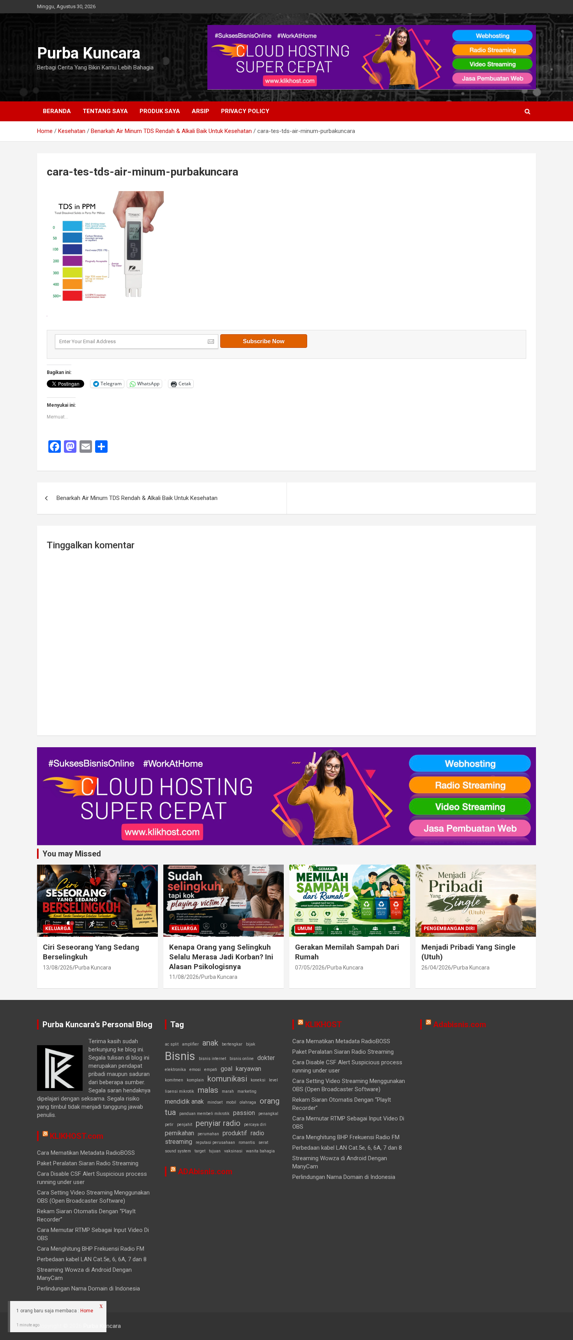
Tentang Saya (105, 111)
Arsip (200, 111)
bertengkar (232, 1044)
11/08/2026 (184, 977)
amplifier (190, 1044)
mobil (231, 1102)
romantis (247, 1142)
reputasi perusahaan (215, 1142)
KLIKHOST (323, 1024)
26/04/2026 (436, 967)
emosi (195, 1069)
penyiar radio (218, 1123)
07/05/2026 (310, 967)
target (200, 1151)
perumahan (208, 1133)
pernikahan (179, 1133)
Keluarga (58, 928)
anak (210, 1043)
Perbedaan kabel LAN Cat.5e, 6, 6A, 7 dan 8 (92, 1259)
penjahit (184, 1124)
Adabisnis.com (459, 1024)
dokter (266, 1058)
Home (86, 1310)
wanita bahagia (260, 1151)
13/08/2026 (58, 967)
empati (210, 1069)
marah (228, 1091)
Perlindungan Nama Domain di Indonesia (88, 1288)
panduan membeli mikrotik (204, 1113)
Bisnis (180, 1056)
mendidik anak (184, 1101)
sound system (178, 1151)
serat (263, 1142)
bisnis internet (212, 1058)
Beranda (57, 111)
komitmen (174, 1080)
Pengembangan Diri (449, 928)
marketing (246, 1091)
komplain (195, 1080)
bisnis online (242, 1058)
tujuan (215, 1151)
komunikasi (227, 1078)
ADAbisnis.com (205, 1171)
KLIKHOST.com (76, 1136)
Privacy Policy (245, 111)
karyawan (248, 1068)
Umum (304, 928)
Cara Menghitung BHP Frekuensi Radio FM (90, 1248)
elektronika (175, 1069)
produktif (235, 1133)
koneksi (258, 1080)
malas (208, 1090)
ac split (172, 1044)
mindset (215, 1102)
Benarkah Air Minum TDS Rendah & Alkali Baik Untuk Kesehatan (137, 498)
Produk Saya (160, 111)
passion (244, 1113)
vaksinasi (233, 1151)
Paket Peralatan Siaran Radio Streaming (87, 1163)
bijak (250, 1044)
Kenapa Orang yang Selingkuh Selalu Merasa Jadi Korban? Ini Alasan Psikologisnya (221, 957)
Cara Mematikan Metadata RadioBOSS (86, 1152)
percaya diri (255, 1124)
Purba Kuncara (88, 53)
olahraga (248, 1102)
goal (226, 1068)
